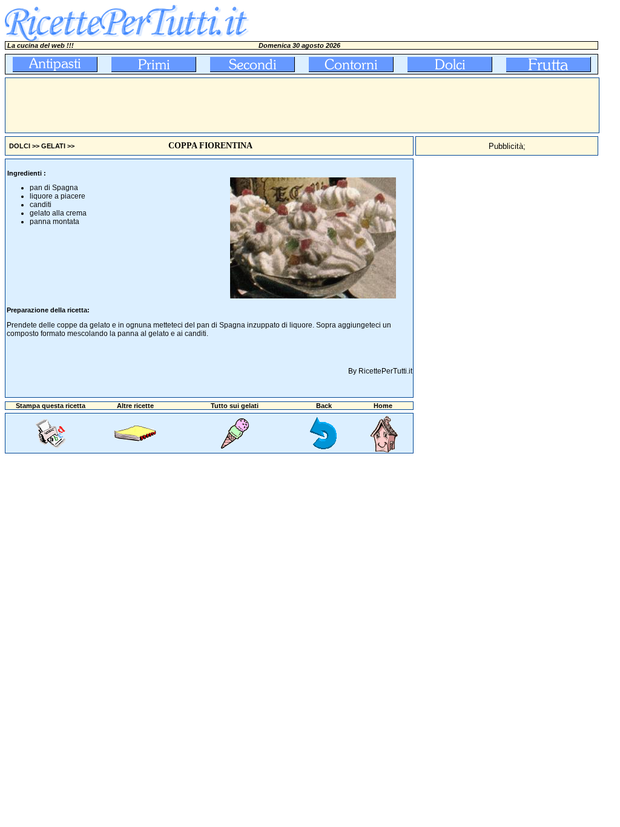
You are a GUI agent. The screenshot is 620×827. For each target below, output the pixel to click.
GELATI (53, 146)
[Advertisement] (225, 105)
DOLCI (19, 146)
